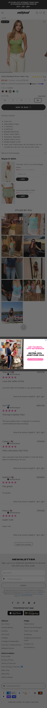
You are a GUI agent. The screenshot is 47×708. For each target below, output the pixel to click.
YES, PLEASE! (35, 359)
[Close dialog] (46, 340)
